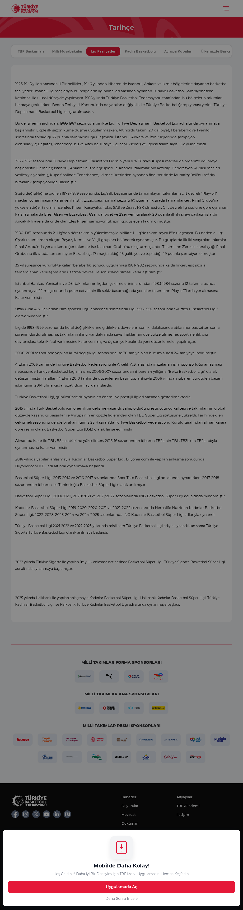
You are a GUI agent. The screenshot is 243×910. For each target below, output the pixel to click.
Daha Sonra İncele (122, 898)
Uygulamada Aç (121, 887)
